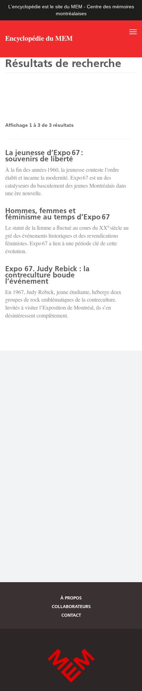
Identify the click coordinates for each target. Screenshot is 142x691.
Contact (71, 615)
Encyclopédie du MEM (39, 39)
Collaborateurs (71, 606)
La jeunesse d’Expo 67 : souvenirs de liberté (44, 155)
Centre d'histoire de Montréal (71, 665)
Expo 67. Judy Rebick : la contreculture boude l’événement (47, 274)
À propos (71, 597)
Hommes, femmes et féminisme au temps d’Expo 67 (57, 213)
